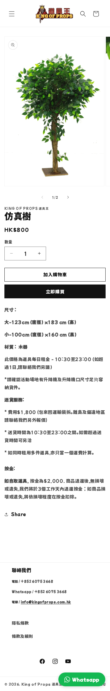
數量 (8, 242)
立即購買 (55, 291)
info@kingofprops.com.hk (46, 602)
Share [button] (18, 514)
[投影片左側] (42, 197)
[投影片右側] (68, 197)
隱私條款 (20, 623)
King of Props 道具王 (41, 684)
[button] (11, 13)
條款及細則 (22, 636)
